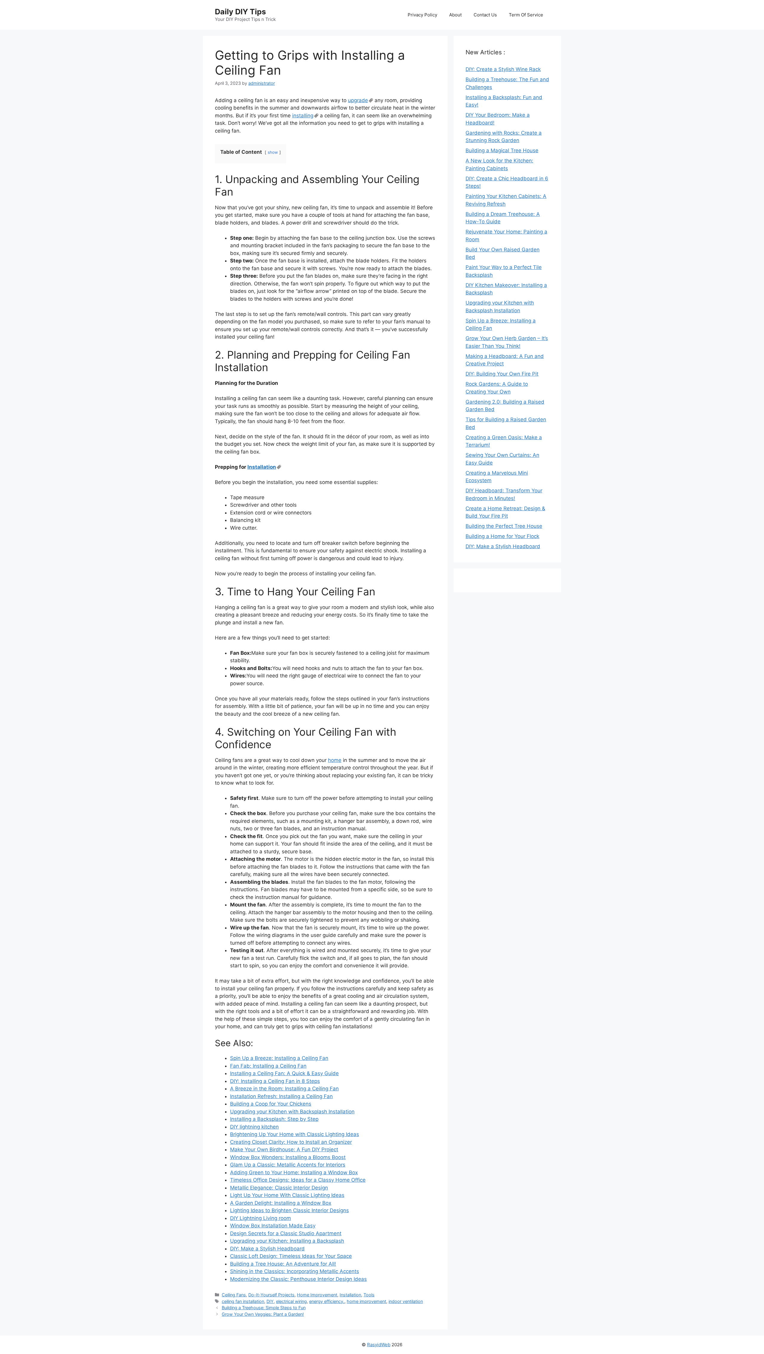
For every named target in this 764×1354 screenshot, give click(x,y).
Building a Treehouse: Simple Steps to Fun (264, 1307)
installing (302, 116)
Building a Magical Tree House (502, 150)
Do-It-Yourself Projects (271, 1294)
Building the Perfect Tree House (504, 526)
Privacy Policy (422, 15)
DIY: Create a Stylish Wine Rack (503, 69)
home (334, 760)
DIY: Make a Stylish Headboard (503, 546)
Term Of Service (526, 15)
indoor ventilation (406, 1301)
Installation (261, 467)
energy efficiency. (326, 1301)
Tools (369, 1294)
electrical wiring (291, 1301)
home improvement (366, 1301)
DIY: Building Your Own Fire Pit (502, 374)
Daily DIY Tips (240, 11)
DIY (270, 1301)
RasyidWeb (378, 1344)
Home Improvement (317, 1294)
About (455, 15)
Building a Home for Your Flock (502, 536)
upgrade (358, 100)
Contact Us (485, 15)
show (273, 152)
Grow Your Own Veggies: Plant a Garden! (263, 1314)
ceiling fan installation (243, 1301)
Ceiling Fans (234, 1294)
